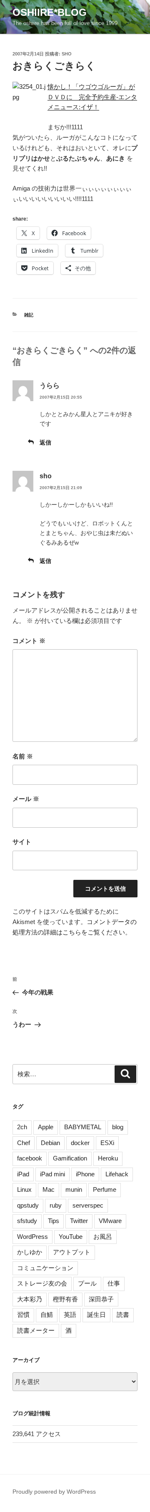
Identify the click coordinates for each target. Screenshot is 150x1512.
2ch (22, 1126)
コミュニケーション (45, 1267)
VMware (110, 1220)
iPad (23, 1174)
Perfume (104, 1189)
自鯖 (46, 1314)
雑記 (28, 314)
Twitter (79, 1220)
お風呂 (102, 1236)
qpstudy (28, 1205)
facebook (29, 1158)
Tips (53, 1220)
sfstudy (27, 1220)
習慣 (23, 1314)
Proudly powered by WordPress (54, 1491)
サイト (21, 841)
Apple (45, 1126)
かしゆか (29, 1252)
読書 (123, 1314)
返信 (45, 442)
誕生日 (96, 1314)
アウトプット (71, 1252)
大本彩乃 (29, 1299)
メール (25, 798)
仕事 (114, 1283)
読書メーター (36, 1330)
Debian (50, 1142)
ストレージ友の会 (42, 1283)
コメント (28, 640)
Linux (24, 1189)
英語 (70, 1314)
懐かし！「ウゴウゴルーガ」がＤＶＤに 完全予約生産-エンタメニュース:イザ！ (92, 97)
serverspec (87, 1205)
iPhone (85, 1174)
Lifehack (116, 1174)
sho (67, 53)
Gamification (70, 1158)
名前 (22, 756)
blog (117, 1126)
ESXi (107, 1142)
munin (73, 1189)
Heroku (108, 1158)
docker (80, 1142)
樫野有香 (65, 1299)
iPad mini (52, 1174)
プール (87, 1283)
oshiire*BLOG (49, 12)
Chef (23, 1142)
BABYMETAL (82, 1126)
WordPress (32, 1236)
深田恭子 (101, 1299)
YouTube (70, 1236)
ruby (56, 1205)
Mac (48, 1189)
